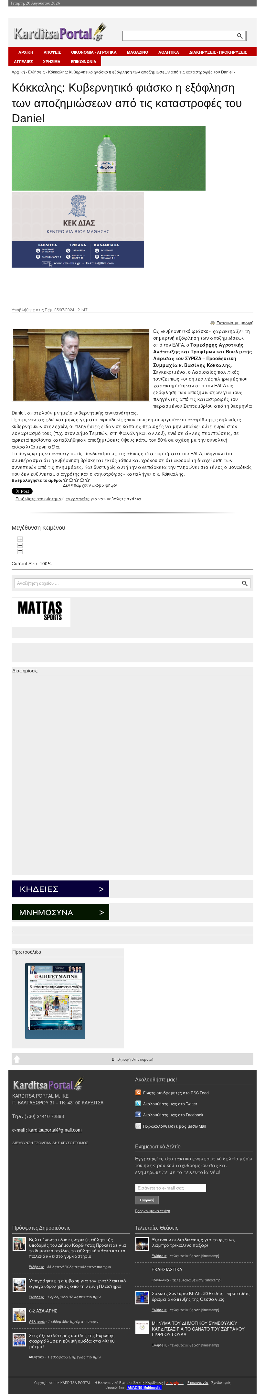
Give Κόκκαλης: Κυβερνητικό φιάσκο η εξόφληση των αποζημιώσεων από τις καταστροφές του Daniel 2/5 (71, 479)
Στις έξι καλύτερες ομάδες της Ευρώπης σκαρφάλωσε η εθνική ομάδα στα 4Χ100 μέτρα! (71, 1340)
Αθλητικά (37, 1321)
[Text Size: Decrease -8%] (20, 545)
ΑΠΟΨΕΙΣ (52, 52)
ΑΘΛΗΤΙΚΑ (168, 52)
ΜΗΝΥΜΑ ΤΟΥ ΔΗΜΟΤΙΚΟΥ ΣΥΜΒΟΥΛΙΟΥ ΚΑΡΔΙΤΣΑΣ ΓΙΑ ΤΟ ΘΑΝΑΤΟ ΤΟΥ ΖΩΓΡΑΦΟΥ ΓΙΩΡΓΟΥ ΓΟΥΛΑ (198, 1328)
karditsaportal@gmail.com (55, 1129)
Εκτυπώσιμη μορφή (235, 322)
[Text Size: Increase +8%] (20, 539)
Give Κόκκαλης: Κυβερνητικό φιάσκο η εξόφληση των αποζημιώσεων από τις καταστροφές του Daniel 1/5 (66, 479)
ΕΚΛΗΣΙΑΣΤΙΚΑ (167, 1269)
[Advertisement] (126, 286)
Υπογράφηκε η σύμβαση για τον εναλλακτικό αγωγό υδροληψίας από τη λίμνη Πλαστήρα (77, 1283)
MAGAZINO (137, 52)
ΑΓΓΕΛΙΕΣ (23, 61)
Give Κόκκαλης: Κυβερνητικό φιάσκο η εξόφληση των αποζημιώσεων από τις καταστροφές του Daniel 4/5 (82, 479)
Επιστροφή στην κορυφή (132, 1059)
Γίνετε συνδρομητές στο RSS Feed (176, 1092)
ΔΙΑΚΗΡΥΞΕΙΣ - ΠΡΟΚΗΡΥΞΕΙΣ (218, 52)
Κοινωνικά (160, 1279)
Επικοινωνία (197, 1382)
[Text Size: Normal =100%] (20, 551)
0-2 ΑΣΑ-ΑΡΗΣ (43, 1311)
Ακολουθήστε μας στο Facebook (173, 1114)
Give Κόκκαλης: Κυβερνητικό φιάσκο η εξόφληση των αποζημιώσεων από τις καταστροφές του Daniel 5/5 (87, 479)
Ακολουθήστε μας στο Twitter (170, 1103)
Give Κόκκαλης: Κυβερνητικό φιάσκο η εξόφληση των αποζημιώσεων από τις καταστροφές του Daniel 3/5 (77, 479)
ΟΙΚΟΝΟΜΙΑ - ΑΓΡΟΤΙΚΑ (94, 52)
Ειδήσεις (36, 71)
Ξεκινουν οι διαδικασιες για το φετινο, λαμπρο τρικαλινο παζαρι (193, 1242)
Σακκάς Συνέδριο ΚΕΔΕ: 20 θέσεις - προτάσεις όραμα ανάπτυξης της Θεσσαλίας (200, 1296)
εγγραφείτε (78, 498)
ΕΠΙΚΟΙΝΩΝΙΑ (83, 61)
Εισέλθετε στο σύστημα (38, 498)
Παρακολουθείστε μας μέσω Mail (174, 1126)
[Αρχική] (60, 30)
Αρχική (18, 71)
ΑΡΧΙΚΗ (25, 52)
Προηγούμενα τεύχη (152, 1210)
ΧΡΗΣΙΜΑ (51, 61)
